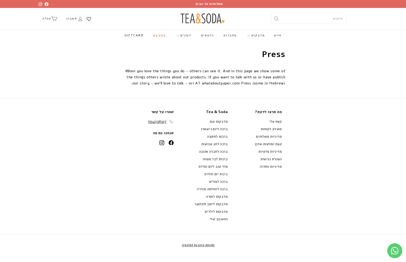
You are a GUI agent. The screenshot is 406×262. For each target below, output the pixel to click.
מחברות (230, 35)
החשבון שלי (219, 219)
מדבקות (257, 35)
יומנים (185, 35)
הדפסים (207, 35)
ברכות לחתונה (217, 136)
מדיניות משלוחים (269, 136)
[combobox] (308, 19)
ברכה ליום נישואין (214, 129)
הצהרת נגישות (271, 159)
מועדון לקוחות (271, 129)
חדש (277, 35)
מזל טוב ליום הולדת (213, 166)
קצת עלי (275, 121)
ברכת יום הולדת (216, 174)
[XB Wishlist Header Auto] (88, 18)
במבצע (159, 35)
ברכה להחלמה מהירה (212, 189)
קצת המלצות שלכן (268, 144)
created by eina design (198, 245)
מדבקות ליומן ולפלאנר (211, 204)
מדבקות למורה (217, 196)
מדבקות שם (219, 121)
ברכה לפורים (218, 181)
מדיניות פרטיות (270, 151)
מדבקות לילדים (216, 211)
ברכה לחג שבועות (214, 144)
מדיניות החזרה (271, 166)
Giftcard (134, 35)
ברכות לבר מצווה (215, 159)
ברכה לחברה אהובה (213, 151)
